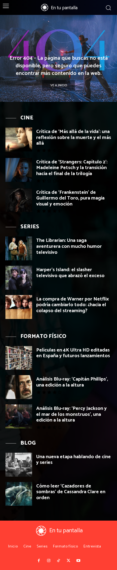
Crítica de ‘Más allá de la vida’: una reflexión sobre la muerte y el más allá (73, 137)
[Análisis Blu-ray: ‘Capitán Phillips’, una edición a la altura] (18, 387)
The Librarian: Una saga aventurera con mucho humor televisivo (69, 246)
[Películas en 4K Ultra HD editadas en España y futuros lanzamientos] (18, 358)
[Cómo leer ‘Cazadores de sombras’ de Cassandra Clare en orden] (18, 494)
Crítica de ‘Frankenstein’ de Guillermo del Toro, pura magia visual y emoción (70, 198)
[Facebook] (39, 561)
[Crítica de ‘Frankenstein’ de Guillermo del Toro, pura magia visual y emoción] (18, 200)
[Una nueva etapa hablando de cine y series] (18, 465)
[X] (68, 561)
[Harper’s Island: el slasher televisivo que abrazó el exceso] (18, 278)
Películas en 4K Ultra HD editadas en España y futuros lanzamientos (73, 353)
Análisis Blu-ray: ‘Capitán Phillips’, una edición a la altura (72, 382)
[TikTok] (58, 561)
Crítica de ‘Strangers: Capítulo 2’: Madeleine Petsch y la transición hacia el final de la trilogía (71, 168)
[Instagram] (48, 561)
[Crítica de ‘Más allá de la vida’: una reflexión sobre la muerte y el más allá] (18, 139)
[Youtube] (78, 561)
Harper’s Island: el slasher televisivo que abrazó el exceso (70, 273)
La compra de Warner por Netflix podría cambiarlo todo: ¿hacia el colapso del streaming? (72, 305)
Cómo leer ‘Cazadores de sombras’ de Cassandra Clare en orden (70, 492)
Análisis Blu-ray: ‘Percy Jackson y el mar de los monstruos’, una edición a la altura (71, 414)
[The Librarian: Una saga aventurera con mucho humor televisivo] (18, 248)
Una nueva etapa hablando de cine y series (73, 460)
